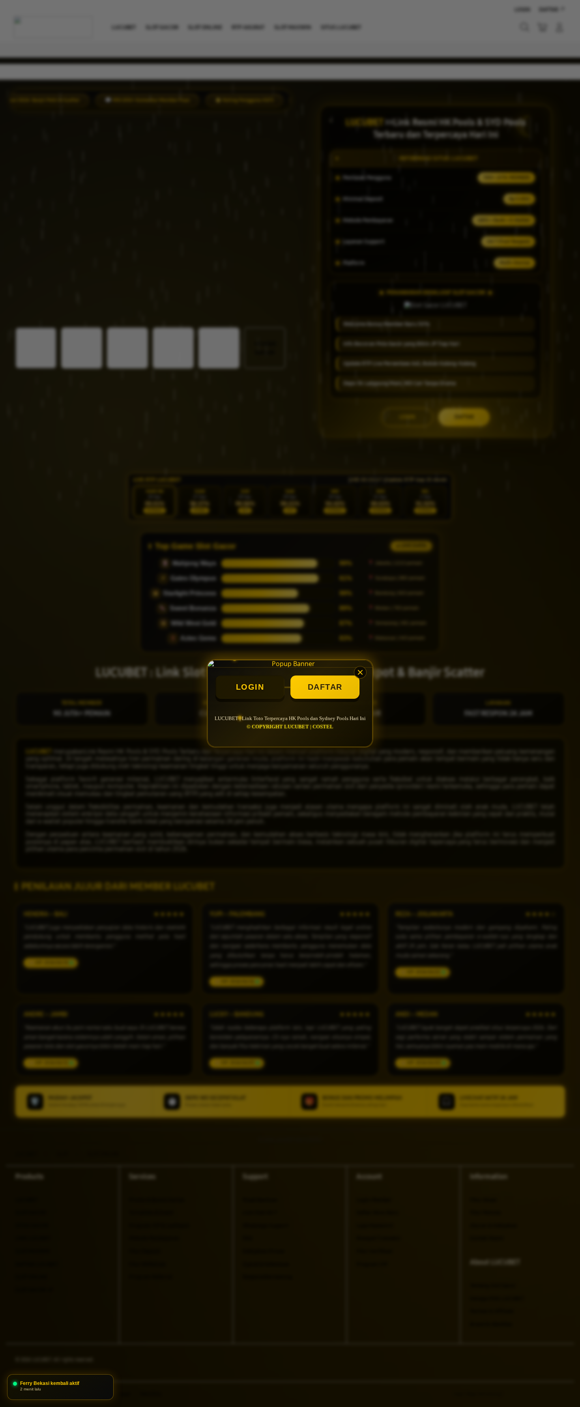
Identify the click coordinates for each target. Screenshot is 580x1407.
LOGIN (250, 687)
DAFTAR (325, 687)
